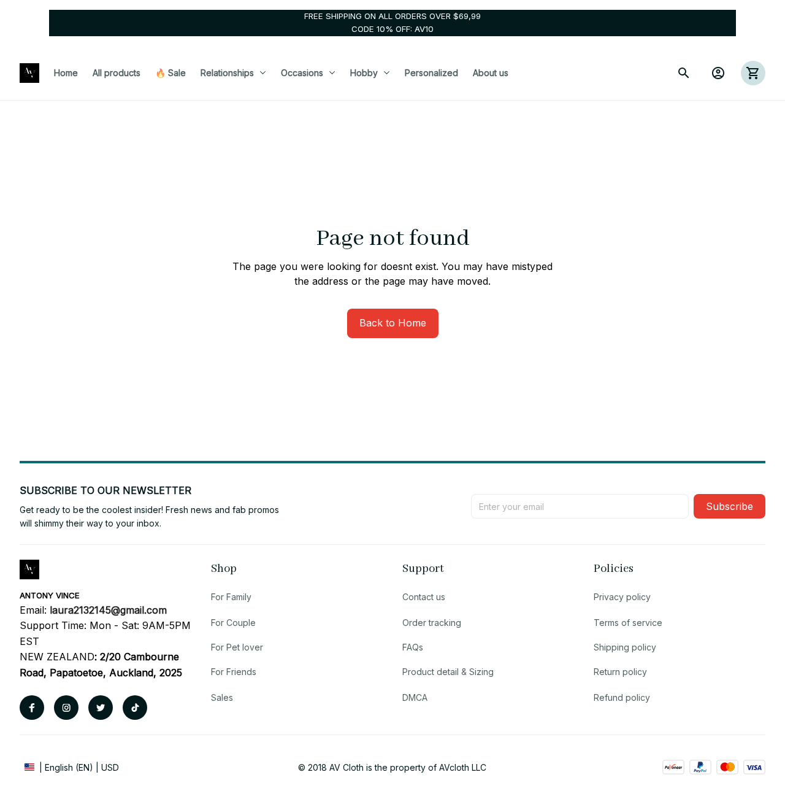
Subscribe (729, 506)
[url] (108, 611)
